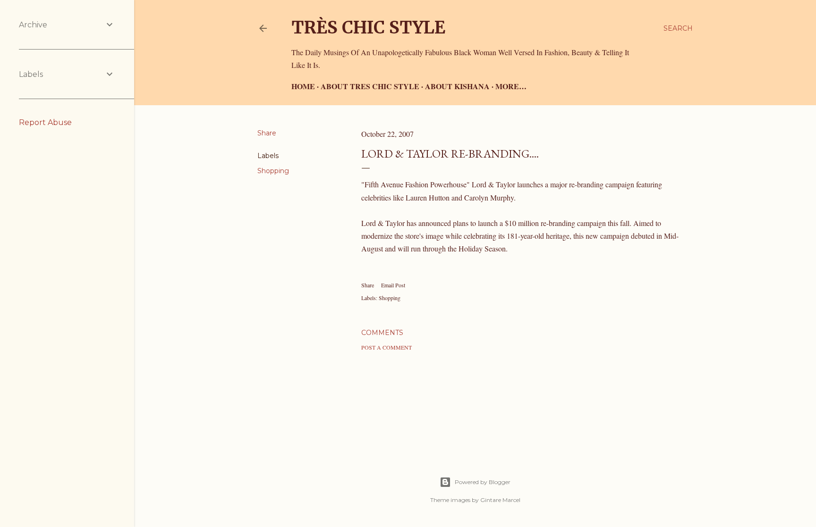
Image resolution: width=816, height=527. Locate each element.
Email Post (393, 285)
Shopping (273, 171)
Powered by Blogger (482, 481)
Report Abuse (45, 122)
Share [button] (266, 133)
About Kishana (457, 86)
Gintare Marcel (500, 499)
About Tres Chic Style (370, 86)
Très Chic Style (368, 27)
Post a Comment (386, 347)
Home (303, 86)
